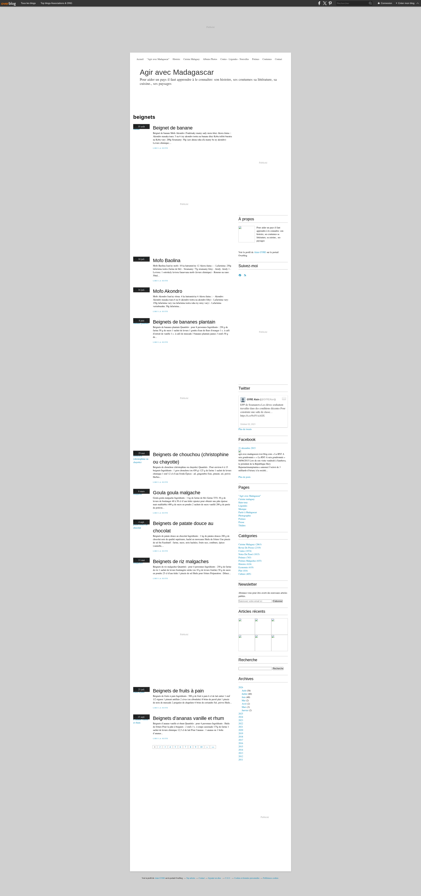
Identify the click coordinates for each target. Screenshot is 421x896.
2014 (240, 749)
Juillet (244, 693)
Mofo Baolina (166, 260)
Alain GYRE (260, 252)
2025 (240, 713)
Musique (242, 509)
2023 (240, 720)
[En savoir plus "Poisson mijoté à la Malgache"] (246, 643)
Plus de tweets (245, 429)
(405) (244, 573)
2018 (240, 736)
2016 (240, 743)
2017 (240, 739)
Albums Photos (210, 59)
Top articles (190, 878)
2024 (240, 716)
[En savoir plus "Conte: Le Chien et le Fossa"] (263, 626)
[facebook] (319, 3)
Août (244, 690)
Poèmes (255, 59)
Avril (244, 703)
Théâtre (242, 525)
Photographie (244, 515)
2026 (240, 687)
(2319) (249, 547)
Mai (243, 700)
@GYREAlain (268, 399)
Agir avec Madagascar (177, 72)
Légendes (242, 505)
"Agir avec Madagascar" (158, 59)
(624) (245, 564)
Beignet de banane (173, 127)
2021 (240, 726)
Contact (278, 59)
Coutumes (267, 59)
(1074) (245, 550)
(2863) (250, 544)
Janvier (245, 710)
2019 (240, 733)
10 (201, 746)
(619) (246, 567)
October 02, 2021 (248, 424)
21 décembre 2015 (247, 448)
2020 (240, 730)
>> (213, 746)
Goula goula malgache (176, 492)
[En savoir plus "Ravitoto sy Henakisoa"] (263, 643)
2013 (240, 753)
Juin (244, 697)
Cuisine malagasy (246, 499)
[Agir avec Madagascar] (246, 234)
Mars (244, 707)
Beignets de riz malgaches (181, 561)
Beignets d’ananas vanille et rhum (188, 718)
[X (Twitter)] (325, 3)
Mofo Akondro (167, 291)
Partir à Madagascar (247, 512)
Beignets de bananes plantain (184, 322)
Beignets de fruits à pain (178, 690)
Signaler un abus (215, 878)
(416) (243, 570)
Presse (241, 522)
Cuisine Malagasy (191, 59)
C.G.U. (228, 878)
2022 (240, 723)
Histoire (176, 59)
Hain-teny (243, 502)
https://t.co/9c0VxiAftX (252, 415)
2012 (240, 756)
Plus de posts (244, 476)
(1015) (249, 554)
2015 (240, 746)
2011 (240, 759)
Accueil (140, 59)
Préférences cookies (270, 878)
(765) (244, 557)
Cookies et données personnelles (247, 878)
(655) (250, 560)
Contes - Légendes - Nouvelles (234, 59)
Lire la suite (160, 148)
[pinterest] (330, 3)
